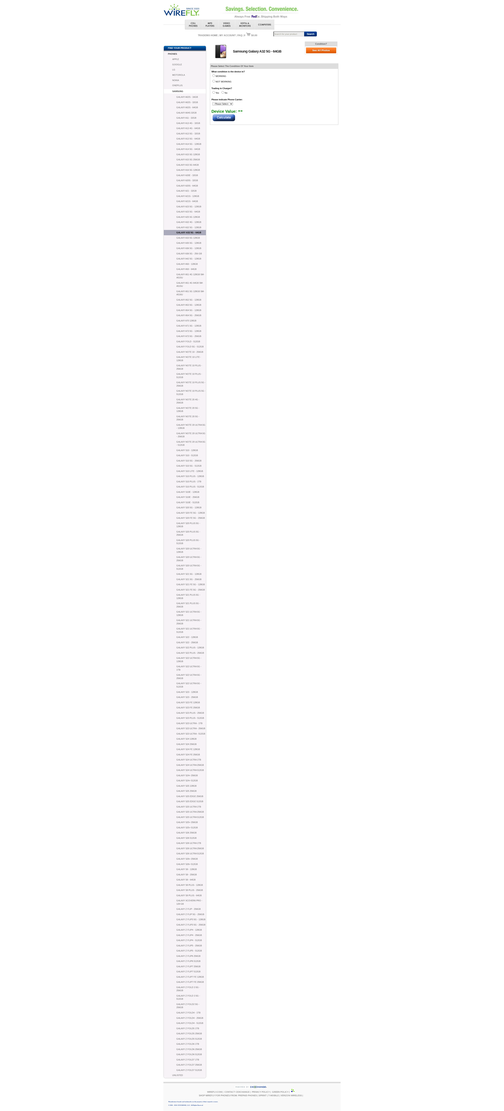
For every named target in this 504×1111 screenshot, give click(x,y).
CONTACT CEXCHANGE (236, 1092)
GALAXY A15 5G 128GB (188, 154)
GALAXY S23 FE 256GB (188, 707)
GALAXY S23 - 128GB (187, 692)
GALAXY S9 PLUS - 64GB (189, 895)
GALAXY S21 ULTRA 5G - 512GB (188, 630)
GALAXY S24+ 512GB (187, 780)
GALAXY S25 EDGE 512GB (189, 801)
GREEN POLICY (280, 1092)
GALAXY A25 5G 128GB (188, 217)
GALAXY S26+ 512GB (187, 864)
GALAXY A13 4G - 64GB (188, 128)
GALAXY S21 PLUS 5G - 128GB (188, 596)
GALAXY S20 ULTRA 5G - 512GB (188, 567)
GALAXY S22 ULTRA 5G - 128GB (188, 660)
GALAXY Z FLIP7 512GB (188, 971)
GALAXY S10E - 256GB (187, 497)
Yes (217, 93)
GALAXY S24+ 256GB (187, 775)
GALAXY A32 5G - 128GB (188, 227)
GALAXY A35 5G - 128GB (188, 243)
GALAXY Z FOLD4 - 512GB (189, 1023)
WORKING (221, 76)
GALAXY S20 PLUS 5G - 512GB (188, 542)
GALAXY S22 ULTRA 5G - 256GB (188, 676)
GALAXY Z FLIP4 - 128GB (189, 930)
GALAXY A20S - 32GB (187, 180)
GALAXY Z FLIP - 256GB (188, 909)
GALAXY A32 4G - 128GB (188, 222)
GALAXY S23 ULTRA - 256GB (190, 728)
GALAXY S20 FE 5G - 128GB (190, 513)
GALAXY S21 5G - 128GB (188, 574)
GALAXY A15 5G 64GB (187, 165)
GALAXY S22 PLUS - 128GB (190, 647)
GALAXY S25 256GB (186, 791)
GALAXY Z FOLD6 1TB (187, 1044)
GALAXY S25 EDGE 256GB (189, 796)
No (226, 93)
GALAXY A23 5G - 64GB (188, 211)
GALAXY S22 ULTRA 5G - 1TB (188, 668)
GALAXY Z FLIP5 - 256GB (189, 945)
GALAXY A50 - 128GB (187, 264)
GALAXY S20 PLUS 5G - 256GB (188, 533)
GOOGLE (177, 64)
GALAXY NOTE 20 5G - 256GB (187, 418)
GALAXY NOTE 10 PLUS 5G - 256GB (191, 384)
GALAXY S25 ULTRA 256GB (190, 812)
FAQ (239, 35)
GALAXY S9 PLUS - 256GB (189, 890)
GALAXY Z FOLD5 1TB (187, 1028)
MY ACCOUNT (228, 35)
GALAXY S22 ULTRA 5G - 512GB (188, 685)
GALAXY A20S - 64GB (187, 186)
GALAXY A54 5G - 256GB (188, 315)
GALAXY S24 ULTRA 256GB (190, 765)
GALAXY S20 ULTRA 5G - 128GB (188, 550)
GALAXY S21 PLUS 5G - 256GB (188, 605)
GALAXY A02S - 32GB (187, 102)
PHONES (172, 54)
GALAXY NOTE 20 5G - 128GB (187, 409)
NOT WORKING (224, 81)
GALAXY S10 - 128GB (187, 450)
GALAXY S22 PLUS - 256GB (190, 653)
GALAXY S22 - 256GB (187, 642)
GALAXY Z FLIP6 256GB (188, 956)
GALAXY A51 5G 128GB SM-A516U (190, 293)
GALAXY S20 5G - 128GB (188, 507)
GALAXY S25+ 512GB (187, 827)
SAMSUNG (177, 91)
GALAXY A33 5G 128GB (188, 238)
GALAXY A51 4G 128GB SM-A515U (190, 276)
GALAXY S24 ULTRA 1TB (188, 760)
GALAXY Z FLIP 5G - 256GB (190, 914)
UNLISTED (177, 1075)
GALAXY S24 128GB (186, 739)
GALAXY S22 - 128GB (187, 637)
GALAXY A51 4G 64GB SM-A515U (189, 284)
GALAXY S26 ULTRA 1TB (188, 843)
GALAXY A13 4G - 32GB (188, 123)
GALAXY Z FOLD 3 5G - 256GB (188, 989)
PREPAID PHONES (247, 1095)
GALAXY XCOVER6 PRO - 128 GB (189, 902)
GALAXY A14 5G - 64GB (188, 149)
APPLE (175, 59)
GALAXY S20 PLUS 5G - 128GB (188, 525)
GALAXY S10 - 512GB (187, 455)
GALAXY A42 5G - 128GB (188, 258)
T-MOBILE (273, 1095)
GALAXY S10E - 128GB (187, 492)
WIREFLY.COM (214, 1092)
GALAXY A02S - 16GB (187, 97)
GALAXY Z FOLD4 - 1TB (188, 1012)
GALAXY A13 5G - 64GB (188, 138)
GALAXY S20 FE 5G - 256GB (190, 518)
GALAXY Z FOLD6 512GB (189, 1054)
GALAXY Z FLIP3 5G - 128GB (190, 919)
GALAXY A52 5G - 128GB (188, 300)
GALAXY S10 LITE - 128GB (189, 471)
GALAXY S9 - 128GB (186, 869)
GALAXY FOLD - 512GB (188, 341)
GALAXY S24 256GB (186, 744)
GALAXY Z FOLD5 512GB (189, 1039)
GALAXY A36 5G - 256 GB (189, 253)
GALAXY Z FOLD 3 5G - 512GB (188, 997)
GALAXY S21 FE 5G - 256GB (190, 590)
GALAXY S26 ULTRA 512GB (190, 853)
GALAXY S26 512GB (186, 838)
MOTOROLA (178, 75)
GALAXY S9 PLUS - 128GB (189, 885)
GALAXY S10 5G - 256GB (188, 461)
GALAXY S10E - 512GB (187, 502)
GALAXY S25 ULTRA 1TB (188, 807)
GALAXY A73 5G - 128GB (188, 331)
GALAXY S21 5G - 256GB (188, 579)
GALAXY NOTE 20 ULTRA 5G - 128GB (190, 426)
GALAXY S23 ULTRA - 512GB (190, 734)
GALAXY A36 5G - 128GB (188, 248)
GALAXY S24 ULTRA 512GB (190, 770)
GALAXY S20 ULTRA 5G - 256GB (188, 559)
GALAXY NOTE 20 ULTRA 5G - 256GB (190, 435)
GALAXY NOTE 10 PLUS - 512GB (189, 375)
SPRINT (263, 1095)
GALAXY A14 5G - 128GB (188, 144)
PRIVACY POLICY (261, 1092)
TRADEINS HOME (208, 35)
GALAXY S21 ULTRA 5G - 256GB (188, 622)
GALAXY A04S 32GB (186, 113)
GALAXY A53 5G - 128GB (188, 305)
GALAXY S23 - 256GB (187, 697)
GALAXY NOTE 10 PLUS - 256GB (189, 367)
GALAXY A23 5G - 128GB (188, 206)
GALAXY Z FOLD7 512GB (189, 1070)
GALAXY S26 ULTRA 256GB (190, 848)
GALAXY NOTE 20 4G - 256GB (187, 401)
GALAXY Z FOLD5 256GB (189, 1033)
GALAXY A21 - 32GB (186, 191)
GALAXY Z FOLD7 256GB (189, 1065)
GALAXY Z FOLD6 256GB (189, 1049)
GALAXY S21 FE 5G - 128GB (190, 584)
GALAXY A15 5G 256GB (188, 159)
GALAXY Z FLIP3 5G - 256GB (190, 925)
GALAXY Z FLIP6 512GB (188, 961)
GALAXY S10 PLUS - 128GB (190, 476)
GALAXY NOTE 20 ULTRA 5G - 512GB (190, 443)
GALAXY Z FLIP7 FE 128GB (190, 977)
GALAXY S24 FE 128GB (188, 749)
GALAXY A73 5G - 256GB (188, 336)
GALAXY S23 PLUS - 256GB (190, 713)
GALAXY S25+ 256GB (187, 822)
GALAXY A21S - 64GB (187, 201)
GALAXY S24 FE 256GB (188, 754)
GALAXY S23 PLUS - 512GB (190, 718)
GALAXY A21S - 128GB (187, 196)
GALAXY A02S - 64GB (187, 107)
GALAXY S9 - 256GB (186, 874)
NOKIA (175, 80)
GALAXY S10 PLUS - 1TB (188, 481)
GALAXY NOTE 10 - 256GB (189, 352)
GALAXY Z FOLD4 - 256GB (189, 1018)
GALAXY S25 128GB (186, 786)
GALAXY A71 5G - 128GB (188, 326)
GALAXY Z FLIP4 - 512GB (189, 940)
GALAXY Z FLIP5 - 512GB (189, 951)
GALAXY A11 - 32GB (186, 118)
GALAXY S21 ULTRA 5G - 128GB (188, 613)
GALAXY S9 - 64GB (185, 879)
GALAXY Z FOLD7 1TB (187, 1059)
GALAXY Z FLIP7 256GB (188, 966)
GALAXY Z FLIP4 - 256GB (189, 935)
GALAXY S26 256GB (186, 832)
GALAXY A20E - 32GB (187, 175)
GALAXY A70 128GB (186, 320)
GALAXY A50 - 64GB (186, 269)
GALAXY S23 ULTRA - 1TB (189, 723)
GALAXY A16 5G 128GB (188, 170)
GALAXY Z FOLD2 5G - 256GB (187, 1006)
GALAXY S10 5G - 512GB (188, 466)
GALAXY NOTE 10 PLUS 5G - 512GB (191, 392)
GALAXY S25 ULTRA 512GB (190, 817)
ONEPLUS (177, 85)
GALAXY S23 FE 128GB (188, 702)
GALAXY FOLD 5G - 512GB (190, 346)
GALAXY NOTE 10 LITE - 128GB (188, 359)
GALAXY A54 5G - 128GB (188, 310)
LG (173, 69)
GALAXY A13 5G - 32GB (188, 133)
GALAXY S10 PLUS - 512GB (190, 486)
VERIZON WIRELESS (291, 1095)
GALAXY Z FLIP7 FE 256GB (190, 982)
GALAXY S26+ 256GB (187, 859)
